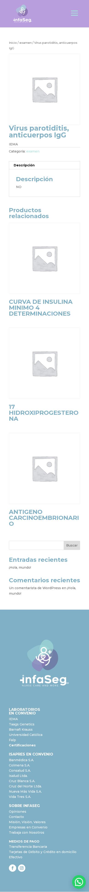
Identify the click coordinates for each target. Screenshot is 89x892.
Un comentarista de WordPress (35, 588)
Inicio (13, 42)
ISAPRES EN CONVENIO (31, 754)
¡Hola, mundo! (20, 567)
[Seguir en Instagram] (21, 868)
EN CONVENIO (22, 713)
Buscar (72, 545)
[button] (79, 882)
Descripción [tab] (24, 165)
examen (25, 42)
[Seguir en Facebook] (12, 868)
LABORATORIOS (24, 709)
